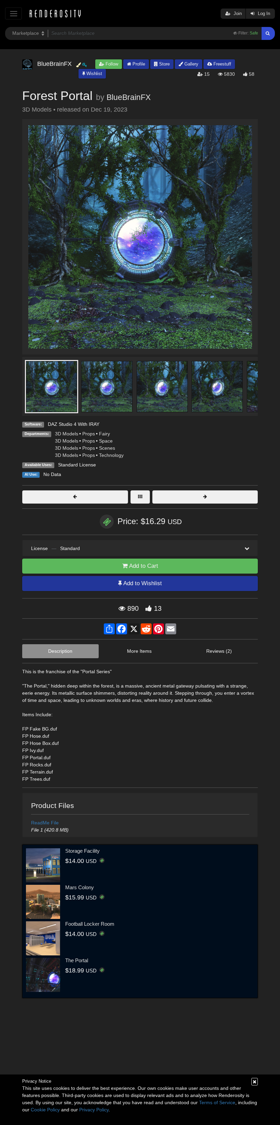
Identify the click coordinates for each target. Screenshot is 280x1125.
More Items (139, 651)
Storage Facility (82, 851)
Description (60, 651)
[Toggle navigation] (13, 13)
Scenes (107, 448)
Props (88, 433)
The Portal (76, 960)
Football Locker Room (89, 924)
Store (164, 64)
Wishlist (93, 73)
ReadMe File (45, 822)
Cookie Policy (45, 1109)
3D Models (66, 433)
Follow (111, 64)
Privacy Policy (94, 1109)
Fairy (104, 433)
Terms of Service (217, 1102)
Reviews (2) (219, 651)
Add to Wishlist (142, 583)
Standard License (77, 464)
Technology (111, 455)
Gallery (190, 64)
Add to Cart (143, 566)
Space (106, 441)
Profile (138, 64)
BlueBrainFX (129, 97)
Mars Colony (79, 887)
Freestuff (221, 64)
